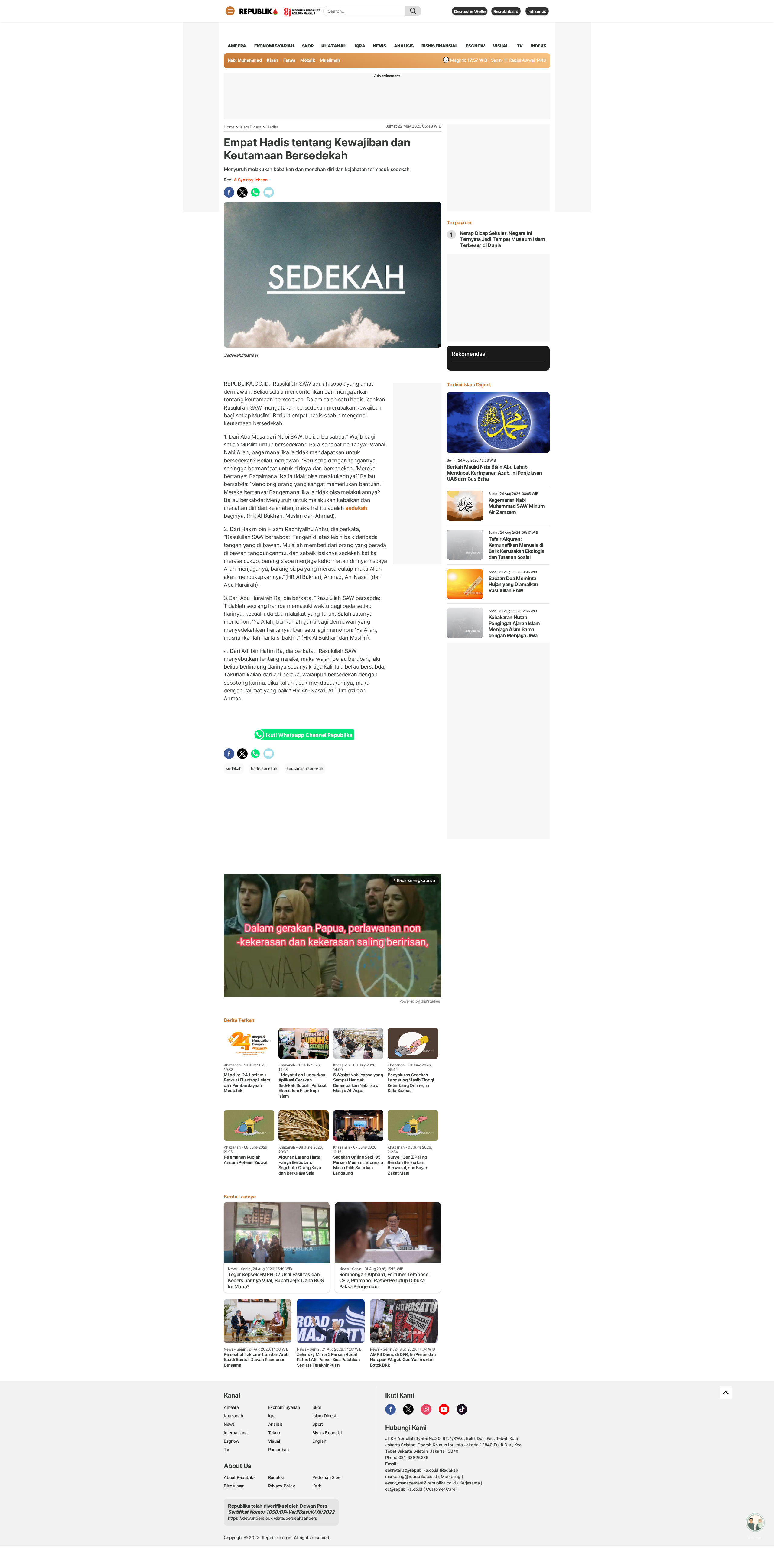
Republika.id (505, 11)
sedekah (355, 508)
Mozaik (307, 60)
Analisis (275, 1424)
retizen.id (537, 11)
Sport (317, 1424)
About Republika (240, 1477)
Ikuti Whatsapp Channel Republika (309, 735)
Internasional (236, 1432)
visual (501, 45)
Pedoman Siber (327, 1477)
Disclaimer (234, 1485)
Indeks (538, 45)
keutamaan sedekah (305, 768)
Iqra (272, 1415)
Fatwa (289, 60)
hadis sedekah (264, 768)
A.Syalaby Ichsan (251, 179)
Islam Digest (251, 127)
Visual (274, 1441)
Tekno (274, 1432)
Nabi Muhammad (245, 60)
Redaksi (276, 1477)
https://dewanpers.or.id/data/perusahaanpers (272, 1518)
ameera (237, 45)
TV (520, 45)
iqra (360, 45)
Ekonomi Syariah (274, 45)
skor (307, 45)
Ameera (231, 1407)
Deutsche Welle (469, 11)
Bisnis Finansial (439, 45)
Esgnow (231, 1441)
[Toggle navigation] (230, 11)
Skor (316, 1407)
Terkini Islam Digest (469, 384)
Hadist (272, 127)
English (319, 1441)
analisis (403, 45)
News (229, 1424)
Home (229, 127)
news (379, 45)
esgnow (475, 45)
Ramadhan (278, 1449)
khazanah (333, 45)
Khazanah (233, 1415)
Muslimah (330, 60)
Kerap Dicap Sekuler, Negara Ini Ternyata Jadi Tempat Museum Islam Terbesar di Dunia (502, 239)
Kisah (272, 60)
